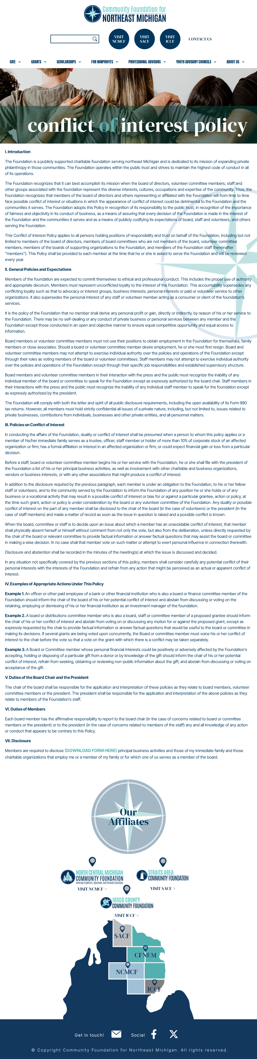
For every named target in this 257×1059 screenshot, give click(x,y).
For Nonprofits (102, 62)
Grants (36, 62)
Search (95, 39)
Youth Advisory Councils (193, 62)
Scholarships (66, 62)
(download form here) (91, 750)
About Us (233, 62)
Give (13, 62)
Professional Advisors (144, 62)
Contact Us (200, 39)
